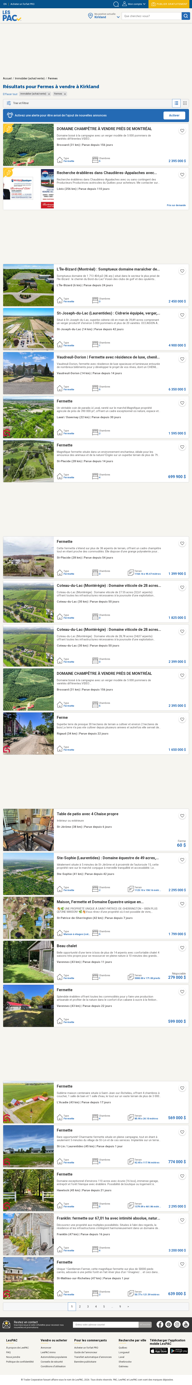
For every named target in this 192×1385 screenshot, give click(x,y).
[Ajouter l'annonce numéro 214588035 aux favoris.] (182, 316)
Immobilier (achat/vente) (30, 78)
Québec (123, 1347)
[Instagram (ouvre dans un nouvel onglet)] (177, 1327)
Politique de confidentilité (20, 1361)
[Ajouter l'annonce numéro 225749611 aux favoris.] (182, 905)
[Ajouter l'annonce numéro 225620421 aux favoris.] (182, 949)
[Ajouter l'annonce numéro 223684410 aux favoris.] (182, 1133)
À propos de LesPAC (17, 1347)
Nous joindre (13, 1357)
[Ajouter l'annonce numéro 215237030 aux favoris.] (182, 993)
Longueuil (124, 1352)
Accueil (7, 78)
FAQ (8, 1352)
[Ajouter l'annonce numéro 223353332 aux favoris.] (182, 360)
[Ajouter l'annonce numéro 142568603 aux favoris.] (182, 176)
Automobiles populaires (54, 1357)
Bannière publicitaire (85, 1361)
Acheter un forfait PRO (86, 1347)
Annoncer (46, 1347)
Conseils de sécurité (52, 1361)
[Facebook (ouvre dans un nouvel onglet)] (160, 1327)
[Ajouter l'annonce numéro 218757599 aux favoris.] (182, 132)
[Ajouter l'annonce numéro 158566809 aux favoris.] (182, 272)
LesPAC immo (48, 1352)
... (112, 1306)
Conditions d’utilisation (53, 1366)
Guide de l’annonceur (85, 1352)
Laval (121, 1357)
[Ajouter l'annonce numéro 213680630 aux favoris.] (182, 720)
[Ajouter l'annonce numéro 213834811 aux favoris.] (182, 1089)
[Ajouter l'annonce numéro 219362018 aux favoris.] (182, 1221)
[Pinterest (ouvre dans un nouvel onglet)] (168, 1327)
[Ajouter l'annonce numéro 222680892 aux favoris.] (182, 1265)
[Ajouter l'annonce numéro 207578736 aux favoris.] (182, 861)
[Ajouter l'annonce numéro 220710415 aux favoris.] (182, 404)
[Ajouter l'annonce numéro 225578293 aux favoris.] (182, 448)
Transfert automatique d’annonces (93, 1357)
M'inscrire (145, 1324)
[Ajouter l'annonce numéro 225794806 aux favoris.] (182, 817)
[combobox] (152, 16)
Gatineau (123, 1366)
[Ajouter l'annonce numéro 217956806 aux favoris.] (182, 588)
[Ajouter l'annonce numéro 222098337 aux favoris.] (182, 544)
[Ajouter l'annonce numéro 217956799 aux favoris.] (182, 632)
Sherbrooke (125, 1361)
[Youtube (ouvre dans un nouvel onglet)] (187, 1327)
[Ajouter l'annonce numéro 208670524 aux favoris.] (182, 1177)
